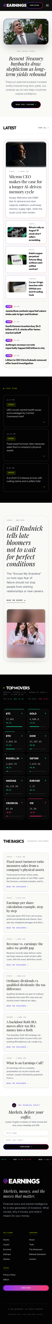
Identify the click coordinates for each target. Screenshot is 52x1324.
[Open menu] (47, 5)
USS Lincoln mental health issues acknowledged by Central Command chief (24, 413)
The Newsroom (35, 1249)
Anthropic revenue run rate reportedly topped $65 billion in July (25, 346)
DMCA (6, 1279)
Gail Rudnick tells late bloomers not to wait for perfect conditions (25, 546)
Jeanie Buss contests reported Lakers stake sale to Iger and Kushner (25, 312)
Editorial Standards (37, 1254)
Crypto (12, 1244)
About (32, 1240)
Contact (32, 1259)
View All (43, 128)
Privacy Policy (9, 1275)
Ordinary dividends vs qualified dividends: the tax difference (26, 985)
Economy (12, 1249)
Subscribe (34, 5)
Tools (31, 1244)
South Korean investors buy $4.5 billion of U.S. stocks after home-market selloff (23, 329)
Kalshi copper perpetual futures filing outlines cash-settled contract (36, 261)
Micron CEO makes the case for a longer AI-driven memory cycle (25, 184)
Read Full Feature (26, 104)
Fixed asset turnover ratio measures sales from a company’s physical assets (26, 447)
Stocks (12, 1240)
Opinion (12, 1259)
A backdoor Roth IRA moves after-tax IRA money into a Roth (21, 1026)
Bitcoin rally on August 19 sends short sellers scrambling (36, 233)
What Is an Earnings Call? (25, 1063)
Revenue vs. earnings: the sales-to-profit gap (25, 946)
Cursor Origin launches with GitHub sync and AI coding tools (36, 288)
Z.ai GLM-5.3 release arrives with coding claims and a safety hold (24, 479)
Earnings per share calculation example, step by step (25, 906)
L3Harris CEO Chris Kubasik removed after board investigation (25, 361)
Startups (12, 1254)
